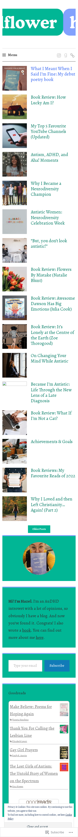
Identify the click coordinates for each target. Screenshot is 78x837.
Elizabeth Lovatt (19, 741)
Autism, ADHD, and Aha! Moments (49, 157)
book (26, 630)
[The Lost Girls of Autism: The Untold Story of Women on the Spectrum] (64, 770)
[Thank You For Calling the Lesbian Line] (64, 732)
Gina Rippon (17, 786)
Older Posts (39, 529)
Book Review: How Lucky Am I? (48, 100)
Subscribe (57, 665)
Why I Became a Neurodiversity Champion (46, 188)
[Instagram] (58, 50)
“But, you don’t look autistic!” (49, 243)
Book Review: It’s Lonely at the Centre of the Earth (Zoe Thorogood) (52, 335)
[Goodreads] (65, 50)
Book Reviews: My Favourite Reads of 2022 (53, 473)
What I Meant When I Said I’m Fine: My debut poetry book (53, 73)
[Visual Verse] (71, 50)
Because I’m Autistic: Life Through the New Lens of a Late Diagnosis (51, 392)
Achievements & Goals (52, 441)
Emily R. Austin (19, 755)
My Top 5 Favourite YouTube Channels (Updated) (48, 131)
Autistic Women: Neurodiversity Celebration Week (48, 217)
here (39, 637)
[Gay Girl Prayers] (64, 758)
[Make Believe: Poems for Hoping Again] (64, 715)
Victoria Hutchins (20, 719)
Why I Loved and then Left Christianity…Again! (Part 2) (51, 504)
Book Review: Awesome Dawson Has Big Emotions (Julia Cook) (53, 303)
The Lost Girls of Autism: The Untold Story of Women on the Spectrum (34, 773)
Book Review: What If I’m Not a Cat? (51, 415)
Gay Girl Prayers (24, 750)
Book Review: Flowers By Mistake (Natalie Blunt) (51, 274)
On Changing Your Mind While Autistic (49, 358)
